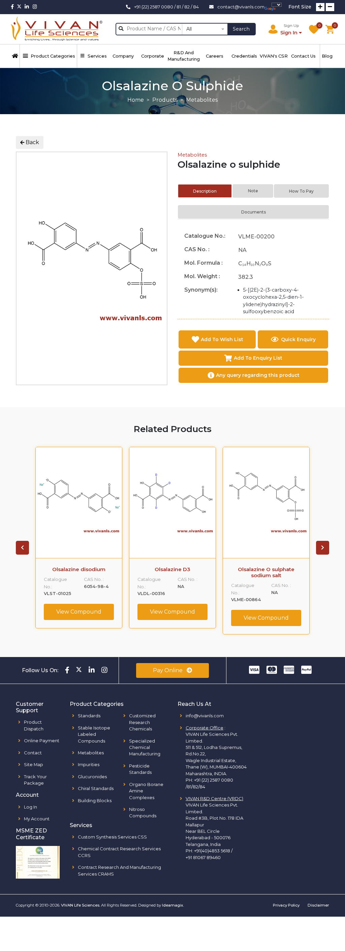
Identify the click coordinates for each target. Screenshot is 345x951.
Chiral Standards (96, 788)
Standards (89, 715)
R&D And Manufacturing (183, 56)
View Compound (78, 612)
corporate (152, 56)
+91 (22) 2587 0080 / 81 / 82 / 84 (166, 6)
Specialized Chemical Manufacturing (144, 747)
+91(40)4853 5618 (212, 850)
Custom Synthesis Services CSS (112, 837)
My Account (37, 818)
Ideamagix (172, 905)
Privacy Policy (286, 905)
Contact (33, 752)
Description (205, 191)
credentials (244, 56)
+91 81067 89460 (203, 857)
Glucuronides (92, 776)
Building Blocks (95, 800)
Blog (327, 56)
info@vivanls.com (205, 715)
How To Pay (301, 191)
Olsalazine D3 (172, 569)
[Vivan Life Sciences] (57, 29)
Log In (30, 807)
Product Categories (53, 56)
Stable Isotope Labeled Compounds (94, 734)
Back (31, 142)
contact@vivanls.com (240, 6)
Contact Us (303, 56)
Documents (253, 212)
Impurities (88, 764)
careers (214, 56)
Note (253, 190)
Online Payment (41, 740)
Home (135, 100)
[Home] (15, 56)
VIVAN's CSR (274, 56)
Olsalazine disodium (78, 569)
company (123, 56)
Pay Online (168, 670)
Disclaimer (318, 905)
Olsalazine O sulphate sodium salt (266, 572)
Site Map (33, 764)
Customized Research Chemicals (142, 722)
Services (97, 56)
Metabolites (192, 155)
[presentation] (22, 548)
